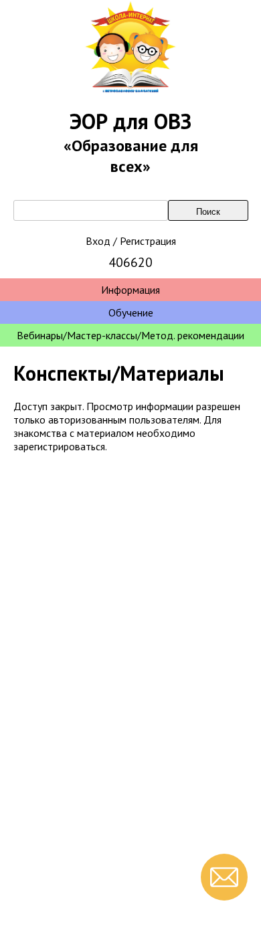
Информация (130, 289)
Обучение (130, 312)
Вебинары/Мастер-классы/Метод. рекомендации (130, 335)
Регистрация (148, 241)
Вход (98, 241)
